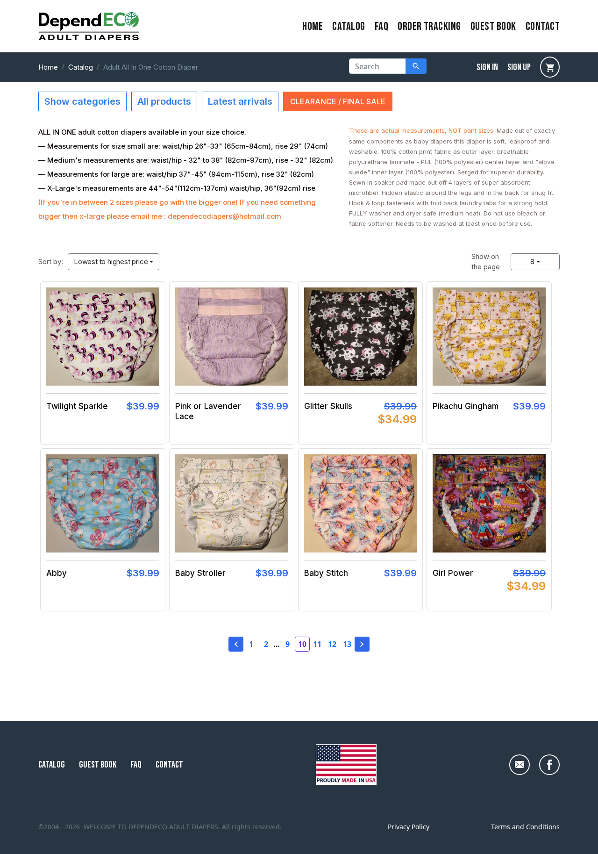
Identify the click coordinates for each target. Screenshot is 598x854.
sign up (519, 67)
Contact (169, 764)
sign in (487, 67)
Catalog (348, 26)
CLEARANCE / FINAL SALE (337, 101)
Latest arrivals (240, 101)
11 (317, 644)
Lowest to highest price (111, 261)
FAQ (381, 26)
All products (164, 101)
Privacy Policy (408, 826)
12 (332, 644)
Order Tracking (429, 26)
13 (347, 644)
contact (543, 26)
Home (48, 67)
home (312, 26)
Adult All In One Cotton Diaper (150, 67)
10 (302, 644)
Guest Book (493, 26)
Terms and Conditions (525, 826)
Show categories (82, 101)
